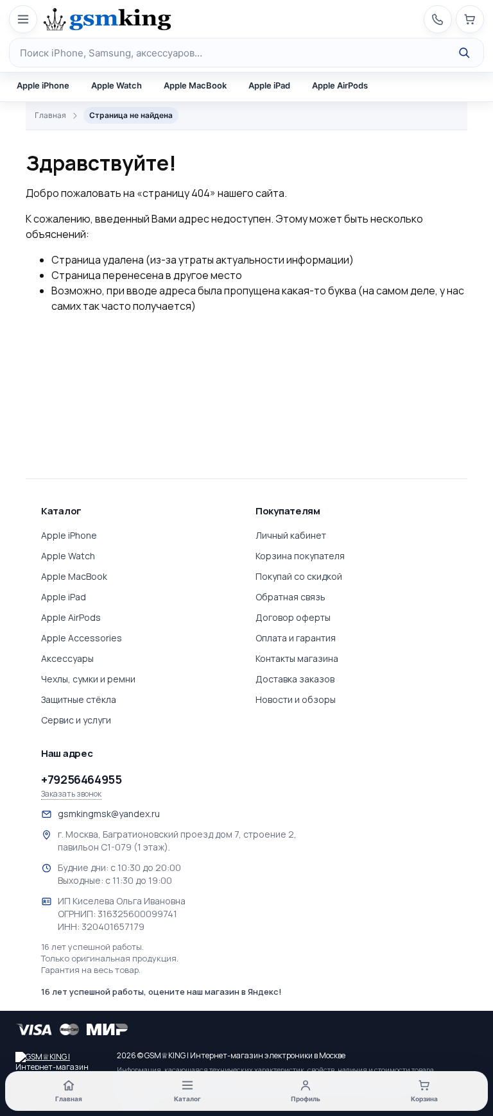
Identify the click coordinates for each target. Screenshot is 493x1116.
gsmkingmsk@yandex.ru (109, 813)
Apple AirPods (340, 85)
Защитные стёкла (78, 699)
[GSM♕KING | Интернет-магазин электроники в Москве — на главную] (60, 1061)
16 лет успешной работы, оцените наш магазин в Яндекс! (161, 991)
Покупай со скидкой (298, 576)
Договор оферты (293, 617)
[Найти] (464, 52)
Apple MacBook (195, 85)
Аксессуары (67, 658)
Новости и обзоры (295, 699)
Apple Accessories (81, 638)
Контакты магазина (296, 658)
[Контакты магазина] (438, 19)
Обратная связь (290, 597)
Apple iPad (269, 85)
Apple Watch (116, 85)
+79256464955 (81, 779)
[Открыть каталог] (23, 19)
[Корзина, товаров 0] (470, 19)
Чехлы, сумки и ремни (88, 679)
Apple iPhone (43, 85)
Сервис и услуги (76, 720)
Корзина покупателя (300, 556)
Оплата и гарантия (295, 638)
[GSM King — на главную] (107, 19)
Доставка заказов (294, 679)
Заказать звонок (71, 794)
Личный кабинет (290, 535)
